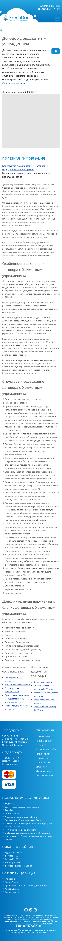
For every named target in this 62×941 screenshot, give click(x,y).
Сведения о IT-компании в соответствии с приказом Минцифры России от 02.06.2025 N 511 (31, 931)
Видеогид (9, 803)
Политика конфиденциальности (20, 829)
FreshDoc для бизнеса (44, 743)
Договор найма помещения (18, 865)
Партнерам (43, 753)
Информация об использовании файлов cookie (27, 833)
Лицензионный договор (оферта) (21, 816)
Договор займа (12, 862)
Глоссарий (10, 878)
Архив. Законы (12, 888)
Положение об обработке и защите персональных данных (29, 838)
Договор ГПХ (11, 855)
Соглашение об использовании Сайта (23, 820)
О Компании (44, 736)
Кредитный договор (43, 681)
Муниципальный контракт (17, 684)
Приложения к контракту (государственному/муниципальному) (17, 698)
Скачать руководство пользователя (22, 806)
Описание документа (14, 82)
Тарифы (9, 810)
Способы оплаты (13, 813)
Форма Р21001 (12, 858)
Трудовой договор (14, 852)
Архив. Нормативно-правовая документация (26, 885)
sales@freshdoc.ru (10, 760)
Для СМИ (41, 766)
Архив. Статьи (11, 882)
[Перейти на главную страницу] (15, 18)
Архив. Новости (12, 892)
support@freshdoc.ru (19, 741)
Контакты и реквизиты (43, 760)
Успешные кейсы (46, 749)
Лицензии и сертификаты (44, 773)
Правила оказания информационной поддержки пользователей (28, 825)
